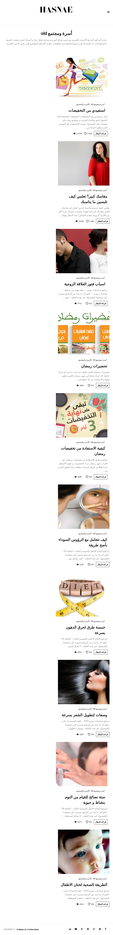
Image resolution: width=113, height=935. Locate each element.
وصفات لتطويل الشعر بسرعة (84, 715)
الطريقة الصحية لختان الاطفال (84, 885)
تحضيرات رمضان (94, 366)
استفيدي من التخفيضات (86, 110)
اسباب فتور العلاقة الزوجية (84, 284)
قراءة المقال (100, 133)
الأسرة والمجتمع (83, 104)
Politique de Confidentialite (28, 929)
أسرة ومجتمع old (98, 104)
